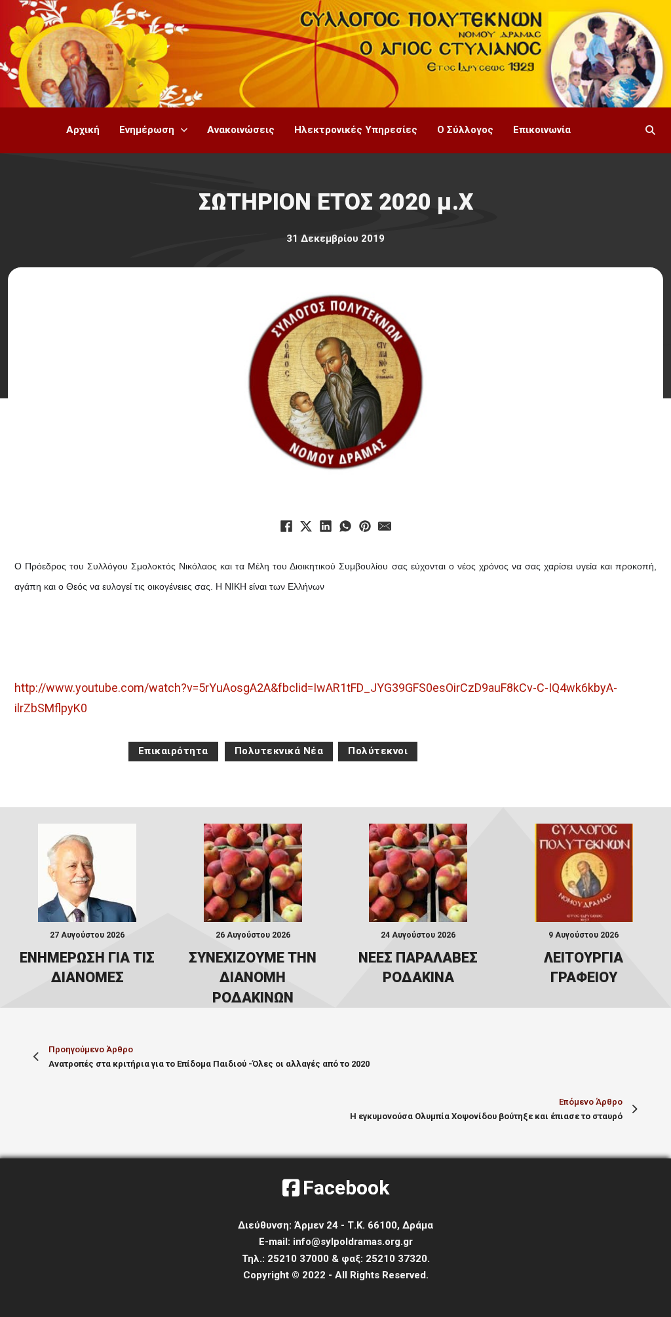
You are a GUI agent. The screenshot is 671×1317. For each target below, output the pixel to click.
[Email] (384, 526)
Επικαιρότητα (173, 751)
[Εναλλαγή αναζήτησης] (650, 130)
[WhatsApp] (345, 526)
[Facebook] (286, 526)
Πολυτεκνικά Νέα (279, 751)
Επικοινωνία (542, 130)
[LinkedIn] (326, 526)
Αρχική (83, 130)
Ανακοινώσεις (241, 130)
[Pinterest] (365, 526)
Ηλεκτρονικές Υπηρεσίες (355, 130)
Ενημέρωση (146, 130)
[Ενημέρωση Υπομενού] (184, 130)
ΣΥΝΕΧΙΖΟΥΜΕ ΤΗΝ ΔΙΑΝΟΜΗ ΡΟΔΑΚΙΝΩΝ (252, 977)
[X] (306, 526)
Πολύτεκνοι (378, 751)
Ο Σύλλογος (465, 130)
